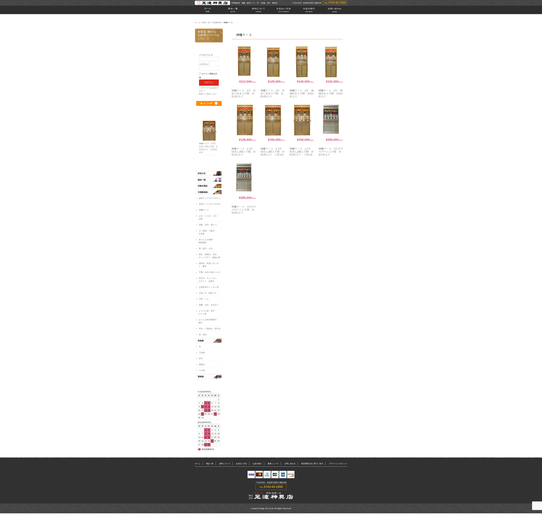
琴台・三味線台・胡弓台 (210, 328)
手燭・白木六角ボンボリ (210, 272)
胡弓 (201, 358)
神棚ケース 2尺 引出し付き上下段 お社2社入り (272, 93)
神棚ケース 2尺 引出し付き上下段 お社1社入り (243, 93)
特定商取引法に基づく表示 (312, 464)
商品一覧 (206, 23)
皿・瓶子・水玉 (206, 248)
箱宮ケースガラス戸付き (210, 204)
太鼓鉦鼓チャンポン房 (209, 287)
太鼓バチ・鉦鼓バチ (208, 293)
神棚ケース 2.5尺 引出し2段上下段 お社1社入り (243, 152)
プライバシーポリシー (338, 464)
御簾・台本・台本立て (209, 305)
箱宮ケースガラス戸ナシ (210, 198)
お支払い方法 (241, 464)
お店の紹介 (257, 464)
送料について (224, 464)
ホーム (197, 23)
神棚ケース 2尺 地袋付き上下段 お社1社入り (301, 93)
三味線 (202, 352)
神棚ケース (204, 210)
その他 (202, 370)
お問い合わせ (289, 464)
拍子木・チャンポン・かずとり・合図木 (208, 279)
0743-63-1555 (337, 2)
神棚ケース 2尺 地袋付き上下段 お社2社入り (330, 93)
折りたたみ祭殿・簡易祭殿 (206, 241)
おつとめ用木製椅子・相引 (208, 321)
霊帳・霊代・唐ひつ (208, 225)
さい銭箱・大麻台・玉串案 (207, 232)
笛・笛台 (203, 334)
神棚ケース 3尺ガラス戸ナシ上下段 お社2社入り (243, 210)
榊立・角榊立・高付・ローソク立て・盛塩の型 (209, 256)
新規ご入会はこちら (208, 94)
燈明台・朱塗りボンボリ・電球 (208, 264)
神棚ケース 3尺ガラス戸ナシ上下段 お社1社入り (330, 152)
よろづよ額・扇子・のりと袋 (207, 312)
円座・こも (204, 299)
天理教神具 (216, 23)
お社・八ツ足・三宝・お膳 (208, 217)
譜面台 (202, 364)
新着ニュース (273, 464)
